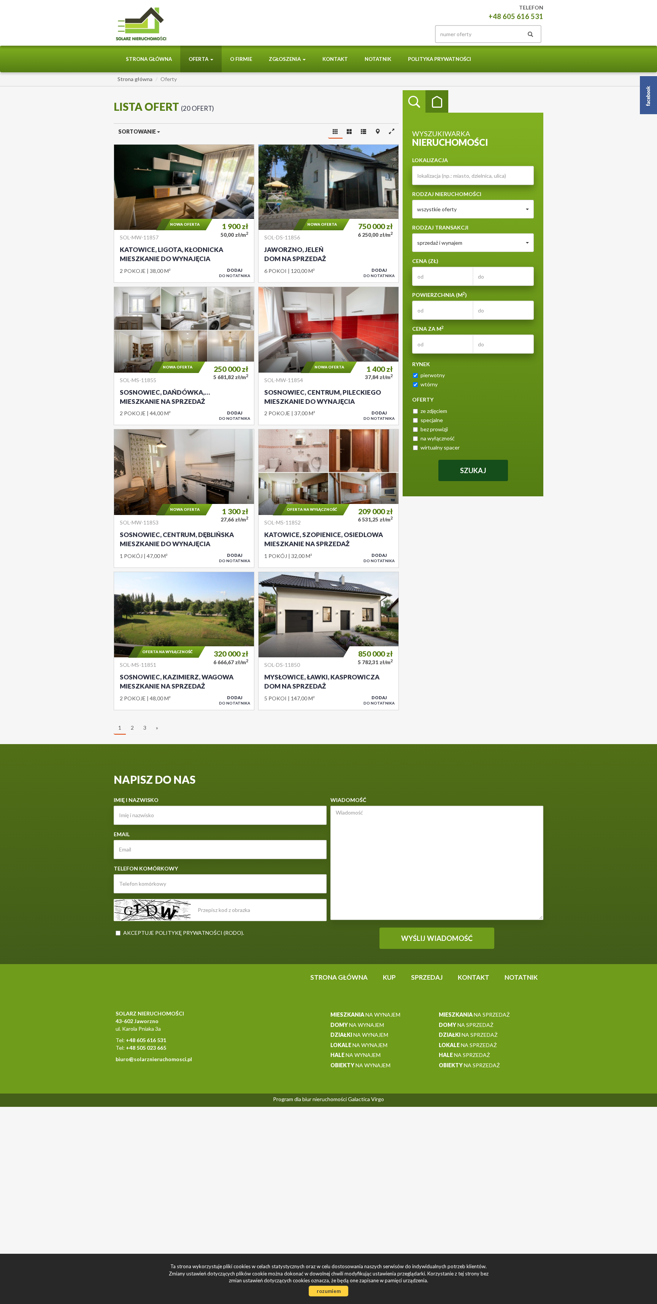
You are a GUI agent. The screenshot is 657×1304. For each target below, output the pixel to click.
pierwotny (433, 375)
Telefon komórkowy (146, 868)
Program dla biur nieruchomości (310, 1099)
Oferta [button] (199, 59)
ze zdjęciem (434, 411)
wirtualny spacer (440, 447)
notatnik (378, 59)
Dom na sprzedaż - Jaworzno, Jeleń (328, 213)
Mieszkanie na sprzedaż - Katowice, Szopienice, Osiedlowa (328, 498)
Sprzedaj (427, 977)
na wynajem (365, 1014)
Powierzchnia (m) (439, 294)
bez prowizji (434, 429)
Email (122, 834)
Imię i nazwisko (136, 800)
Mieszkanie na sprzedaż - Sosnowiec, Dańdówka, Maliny (184, 356)
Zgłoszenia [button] (285, 59)
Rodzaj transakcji (440, 227)
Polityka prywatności (439, 59)
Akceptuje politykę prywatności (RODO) (183, 932)
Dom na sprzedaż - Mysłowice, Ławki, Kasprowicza (328, 641)
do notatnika (234, 273)
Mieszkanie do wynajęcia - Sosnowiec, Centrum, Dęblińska (184, 498)
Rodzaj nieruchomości (446, 194)
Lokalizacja (430, 160)
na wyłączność (438, 438)
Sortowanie (137, 131)
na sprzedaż (474, 1014)
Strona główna (149, 59)
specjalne (432, 420)
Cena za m (428, 328)
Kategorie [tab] (436, 101)
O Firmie (241, 59)
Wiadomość (348, 800)
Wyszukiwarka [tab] (414, 101)
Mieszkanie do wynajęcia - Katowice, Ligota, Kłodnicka (184, 213)
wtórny (429, 384)
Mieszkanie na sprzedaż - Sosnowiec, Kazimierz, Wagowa (184, 641)
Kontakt (335, 59)
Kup (389, 977)
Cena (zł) (425, 261)
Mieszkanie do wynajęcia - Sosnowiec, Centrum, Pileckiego (328, 356)
